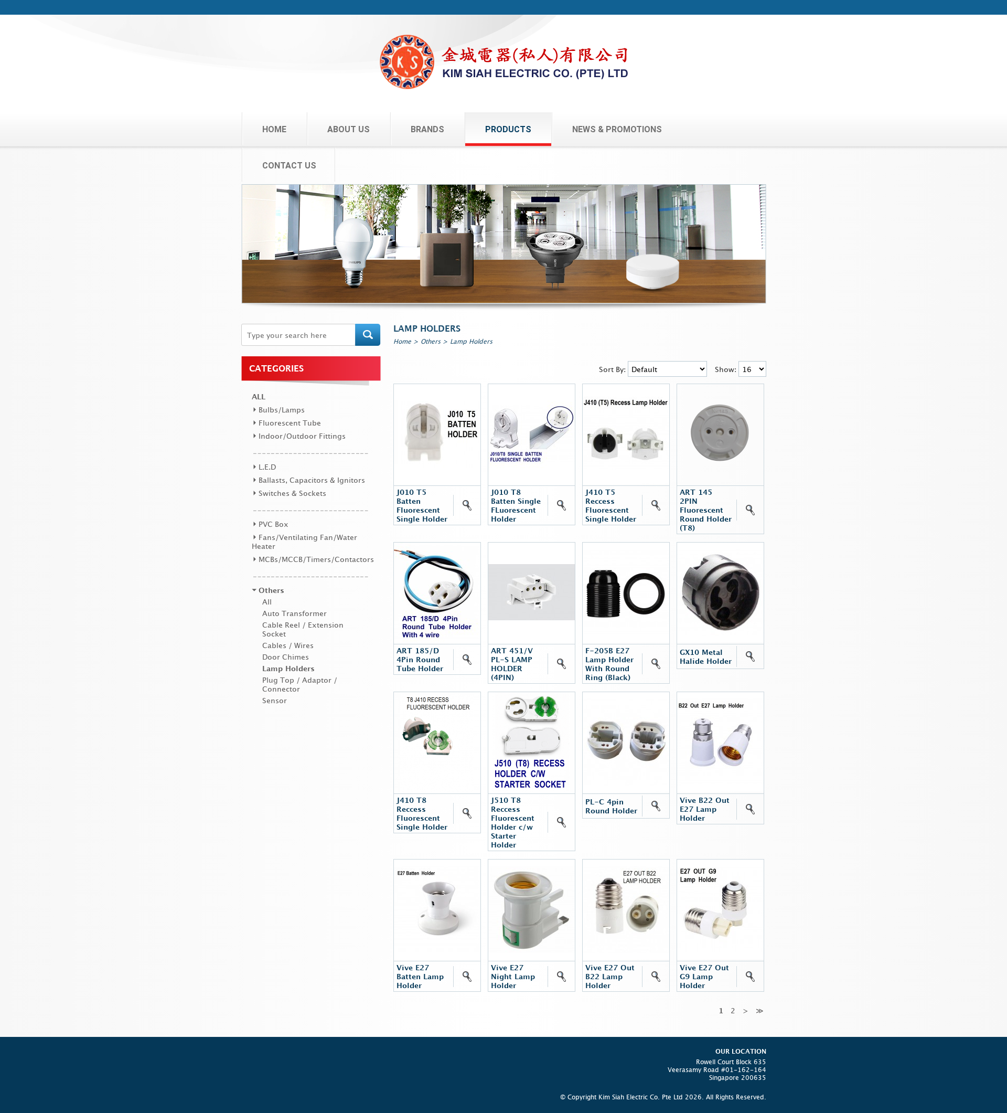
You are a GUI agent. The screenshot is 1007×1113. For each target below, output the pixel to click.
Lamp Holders (288, 668)
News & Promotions (617, 129)
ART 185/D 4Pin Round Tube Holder (420, 659)
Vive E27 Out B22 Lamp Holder (610, 976)
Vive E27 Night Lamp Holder (513, 976)
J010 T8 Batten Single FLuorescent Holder (516, 505)
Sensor (274, 700)
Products (508, 129)
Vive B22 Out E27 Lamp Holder (705, 809)
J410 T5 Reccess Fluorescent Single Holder (610, 505)
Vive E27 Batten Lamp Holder (420, 976)
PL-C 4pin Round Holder (611, 806)
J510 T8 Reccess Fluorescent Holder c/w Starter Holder (512, 822)
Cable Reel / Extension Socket (303, 629)
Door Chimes (285, 656)
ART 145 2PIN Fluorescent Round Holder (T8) (706, 509)
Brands (427, 129)
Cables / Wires (288, 645)
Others (431, 341)
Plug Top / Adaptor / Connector (299, 684)
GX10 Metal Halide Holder (706, 656)
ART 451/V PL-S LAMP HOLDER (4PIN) (512, 664)
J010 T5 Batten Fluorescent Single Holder (422, 505)
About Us (348, 129)
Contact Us (289, 166)
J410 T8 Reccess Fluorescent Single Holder (422, 813)
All (258, 396)
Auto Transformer (294, 613)
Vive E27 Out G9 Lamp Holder (704, 976)
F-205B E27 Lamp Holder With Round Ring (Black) (609, 664)
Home (274, 129)
